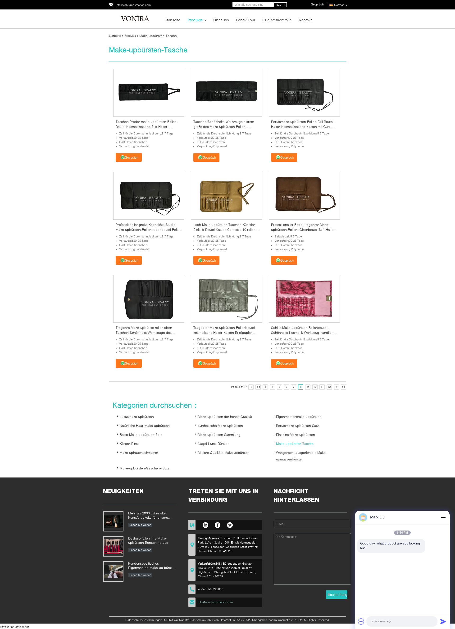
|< (251, 386)
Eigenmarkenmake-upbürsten (298, 417)
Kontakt (305, 20)
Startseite (172, 20)
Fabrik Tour (245, 20)
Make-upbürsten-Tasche (295, 444)
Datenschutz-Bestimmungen (143, 620)
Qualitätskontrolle (277, 20)
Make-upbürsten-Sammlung (219, 435)
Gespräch (131, 157)
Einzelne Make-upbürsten (295, 435)
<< (258, 386)
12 (329, 386)
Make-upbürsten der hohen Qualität (225, 417)
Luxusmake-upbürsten (137, 417)
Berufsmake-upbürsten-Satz (297, 426)
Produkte (195, 20)
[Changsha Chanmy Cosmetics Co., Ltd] (135, 18)
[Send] (443, 621)
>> (336, 386)
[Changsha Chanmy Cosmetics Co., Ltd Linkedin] (205, 524)
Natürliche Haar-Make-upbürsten (145, 426)
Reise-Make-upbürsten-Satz (141, 435)
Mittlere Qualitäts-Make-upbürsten (224, 453)
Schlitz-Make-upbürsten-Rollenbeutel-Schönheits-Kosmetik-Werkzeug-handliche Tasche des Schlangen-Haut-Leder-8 (303, 332)
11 (322, 386)
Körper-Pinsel (130, 444)
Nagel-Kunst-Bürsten (213, 444)
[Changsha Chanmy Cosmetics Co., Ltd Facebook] (218, 524)
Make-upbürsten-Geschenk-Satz (144, 468)
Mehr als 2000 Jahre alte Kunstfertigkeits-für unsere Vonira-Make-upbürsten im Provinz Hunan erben (148, 515)
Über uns (221, 20)
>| (343, 386)
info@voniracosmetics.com (133, 5)
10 (315, 386)
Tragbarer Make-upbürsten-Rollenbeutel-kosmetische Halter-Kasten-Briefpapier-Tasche (224, 332)
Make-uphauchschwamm (139, 453)
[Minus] (443, 517)
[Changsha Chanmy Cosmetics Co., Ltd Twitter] (230, 524)
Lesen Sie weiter (140, 524)
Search (281, 5)
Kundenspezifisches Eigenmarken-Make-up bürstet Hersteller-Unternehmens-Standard (151, 566)
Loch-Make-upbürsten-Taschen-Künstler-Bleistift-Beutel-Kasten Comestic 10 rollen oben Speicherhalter (224, 229)
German (339, 5)
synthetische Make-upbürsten (220, 426)
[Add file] (361, 621)
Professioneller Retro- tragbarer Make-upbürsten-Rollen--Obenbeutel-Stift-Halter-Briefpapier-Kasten (303, 229)
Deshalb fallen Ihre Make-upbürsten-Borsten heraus (148, 540)
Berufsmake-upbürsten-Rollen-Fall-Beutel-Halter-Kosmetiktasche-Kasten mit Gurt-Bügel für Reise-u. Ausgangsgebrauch (303, 127)
